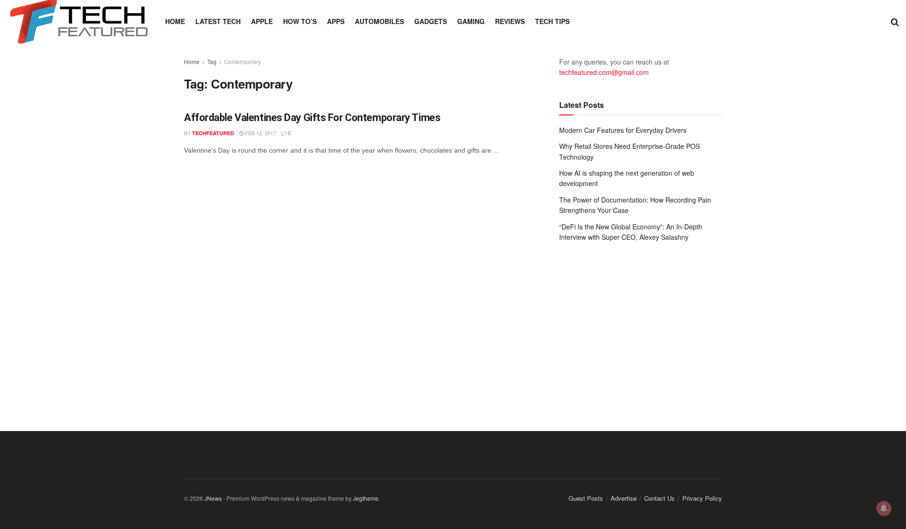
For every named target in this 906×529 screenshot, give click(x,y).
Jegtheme (365, 498)
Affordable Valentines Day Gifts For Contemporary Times (312, 117)
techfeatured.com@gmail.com (604, 72)
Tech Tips (552, 21)
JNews (213, 498)
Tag (212, 61)
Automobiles (379, 21)
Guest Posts (586, 498)
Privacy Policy (702, 498)
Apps (335, 21)
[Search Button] (895, 21)
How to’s (300, 21)
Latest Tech (218, 21)
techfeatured (213, 133)
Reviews (510, 21)
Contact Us (659, 498)
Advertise (624, 498)
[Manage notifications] (883, 508)
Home (175, 21)
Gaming (471, 21)
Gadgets (430, 21)
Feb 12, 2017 (259, 133)
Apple (262, 21)
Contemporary (242, 61)
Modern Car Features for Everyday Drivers (623, 130)
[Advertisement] (640, 327)
